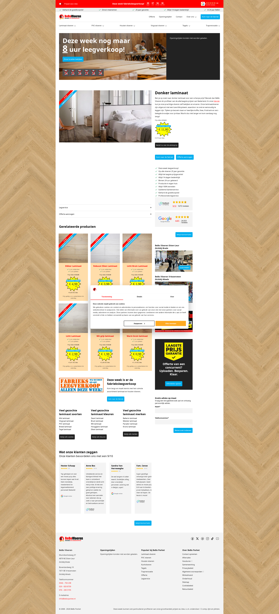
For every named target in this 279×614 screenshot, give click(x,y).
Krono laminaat (129, 426)
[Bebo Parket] (70, 16)
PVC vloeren (146, 557)
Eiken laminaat (97, 429)
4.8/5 (177, 221)
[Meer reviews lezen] (164, 203)
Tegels (185, 25)
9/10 (174, 206)
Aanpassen (138, 323)
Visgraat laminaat (66, 421)
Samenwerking (188, 564)
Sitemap (185, 582)
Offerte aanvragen (66, 214)
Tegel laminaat (65, 429)
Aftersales (186, 557)
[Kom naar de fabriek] (174, 261)
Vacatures (186, 561)
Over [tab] (172, 297)
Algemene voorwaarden (192, 571)
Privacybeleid (187, 568)
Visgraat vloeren (157, 25)
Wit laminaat (96, 424)
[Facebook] (192, 538)
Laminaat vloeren (66, 25)
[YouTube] (217, 538)
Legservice (63, 207)
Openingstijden (165, 17)
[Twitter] (197, 538)
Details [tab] (139, 297)
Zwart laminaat (97, 418)
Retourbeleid (187, 589)
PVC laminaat (64, 424)
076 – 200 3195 (65, 590)
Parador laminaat (130, 424)
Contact (179, 17)
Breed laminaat (65, 426)
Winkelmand (187, 575)
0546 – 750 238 (65, 583)
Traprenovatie (212, 25)
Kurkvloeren (146, 564)
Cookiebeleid (187, 585)
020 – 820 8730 (65, 586)
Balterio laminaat (130, 418)
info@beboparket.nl (67, 599)
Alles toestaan (170, 323)
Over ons (190, 17)
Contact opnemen (189, 554)
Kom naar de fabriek (210, 17)
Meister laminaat (130, 421)
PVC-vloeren (97, 25)
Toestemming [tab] (107, 297)
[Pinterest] (202, 538)
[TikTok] (212, 538)
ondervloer (194, 609)
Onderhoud (187, 578)
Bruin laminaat (97, 421)
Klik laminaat (64, 418)
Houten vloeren (126, 25)
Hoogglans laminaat (99, 426)
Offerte (152, 17)
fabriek (217, 101)
